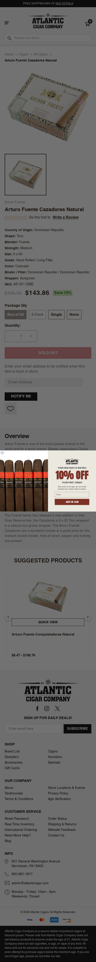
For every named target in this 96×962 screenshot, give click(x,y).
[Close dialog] (2, 452)
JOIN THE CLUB (72, 502)
